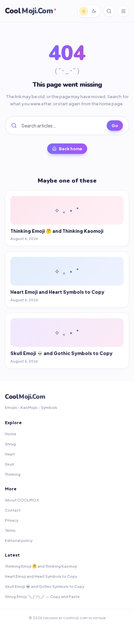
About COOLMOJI (22, 500)
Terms (10, 530)
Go (115, 125)
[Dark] (94, 11)
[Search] (109, 11)
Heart (10, 454)
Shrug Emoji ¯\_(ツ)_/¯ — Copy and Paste (42, 596)
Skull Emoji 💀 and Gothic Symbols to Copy (44, 586)
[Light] (83, 11)
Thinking (12, 474)
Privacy (11, 520)
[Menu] (123, 11)
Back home (70, 148)
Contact (12, 510)
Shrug (10, 443)
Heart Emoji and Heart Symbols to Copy (41, 576)
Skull (9, 464)
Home (10, 433)
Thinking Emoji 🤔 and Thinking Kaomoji (41, 566)
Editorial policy (19, 540)
